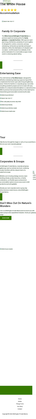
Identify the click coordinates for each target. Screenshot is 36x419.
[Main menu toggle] (7, 9)
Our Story (20, 406)
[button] (18, 65)
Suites (20, 401)
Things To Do (20, 404)
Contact (20, 409)
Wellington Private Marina (14, 5)
